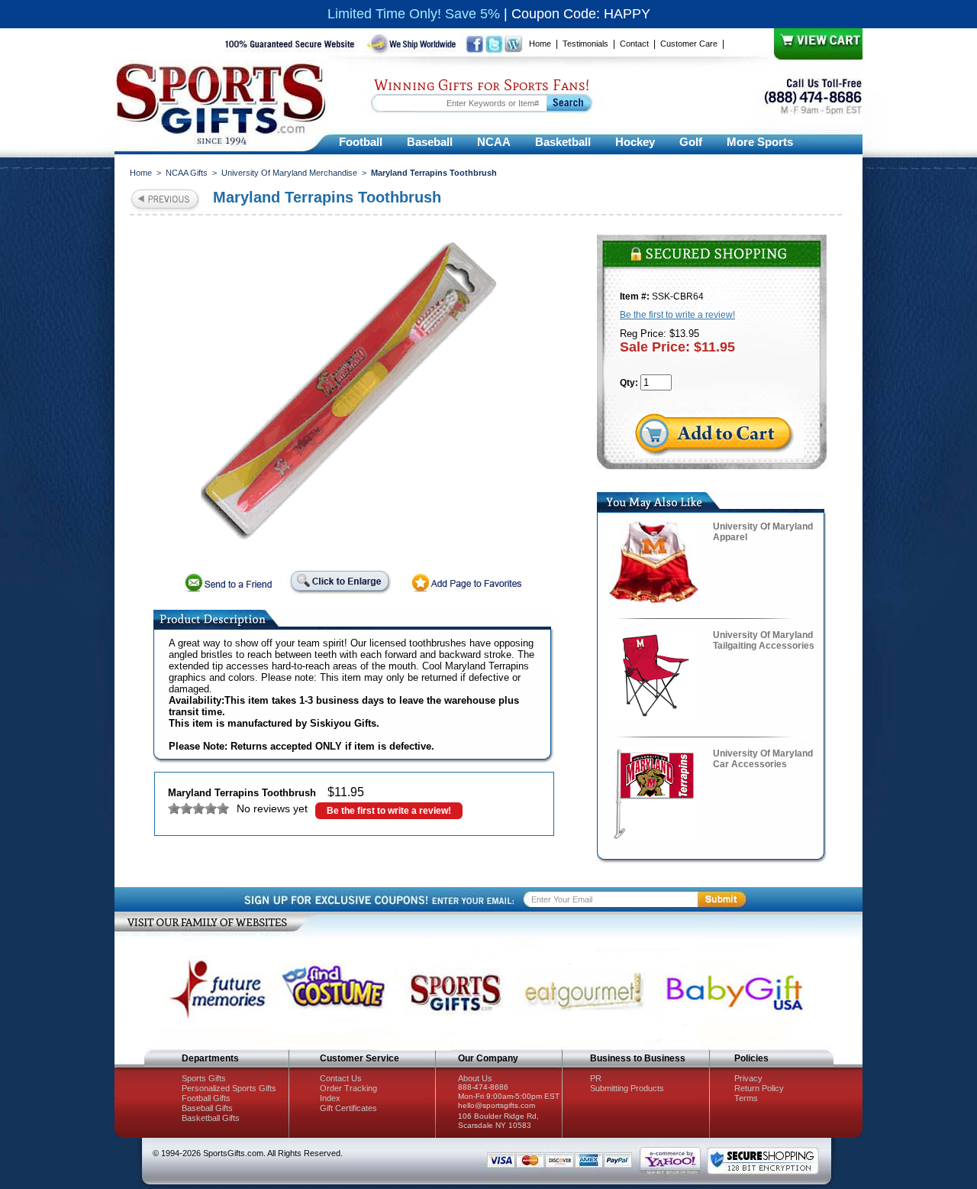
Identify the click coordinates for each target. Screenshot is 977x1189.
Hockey (635, 141)
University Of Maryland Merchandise (289, 172)
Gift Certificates (348, 1108)
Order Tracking (348, 1088)
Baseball (430, 141)
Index (330, 1098)
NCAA (494, 141)
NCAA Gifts (187, 172)
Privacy (748, 1078)
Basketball (563, 141)
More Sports (760, 141)
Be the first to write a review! (389, 810)
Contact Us (341, 1078)
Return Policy (759, 1088)
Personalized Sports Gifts (229, 1088)
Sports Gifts (204, 1078)
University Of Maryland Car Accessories (763, 758)
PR (595, 1078)
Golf (690, 141)
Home (540, 43)
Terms (746, 1098)
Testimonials (585, 43)
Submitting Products (627, 1088)
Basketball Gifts (211, 1118)
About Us (475, 1078)
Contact (634, 43)
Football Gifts (206, 1098)
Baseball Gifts (207, 1108)
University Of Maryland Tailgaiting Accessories (763, 640)
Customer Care (688, 43)
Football (360, 141)
